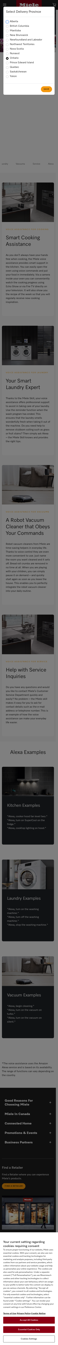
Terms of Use (9, 1314)
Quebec (14, 67)
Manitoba (15, 30)
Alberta (14, 21)
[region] (29, 1288)
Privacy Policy (24, 1314)
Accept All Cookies (29, 1320)
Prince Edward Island (22, 62)
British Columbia (19, 26)
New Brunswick (19, 35)
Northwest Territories (22, 44)
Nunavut (15, 53)
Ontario (14, 58)
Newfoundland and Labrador (26, 39)
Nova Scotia (17, 49)
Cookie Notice (38, 1314)
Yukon (13, 76)
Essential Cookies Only (29, 1330)
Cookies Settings (29, 1339)
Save (46, 89)
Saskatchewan (18, 71)
